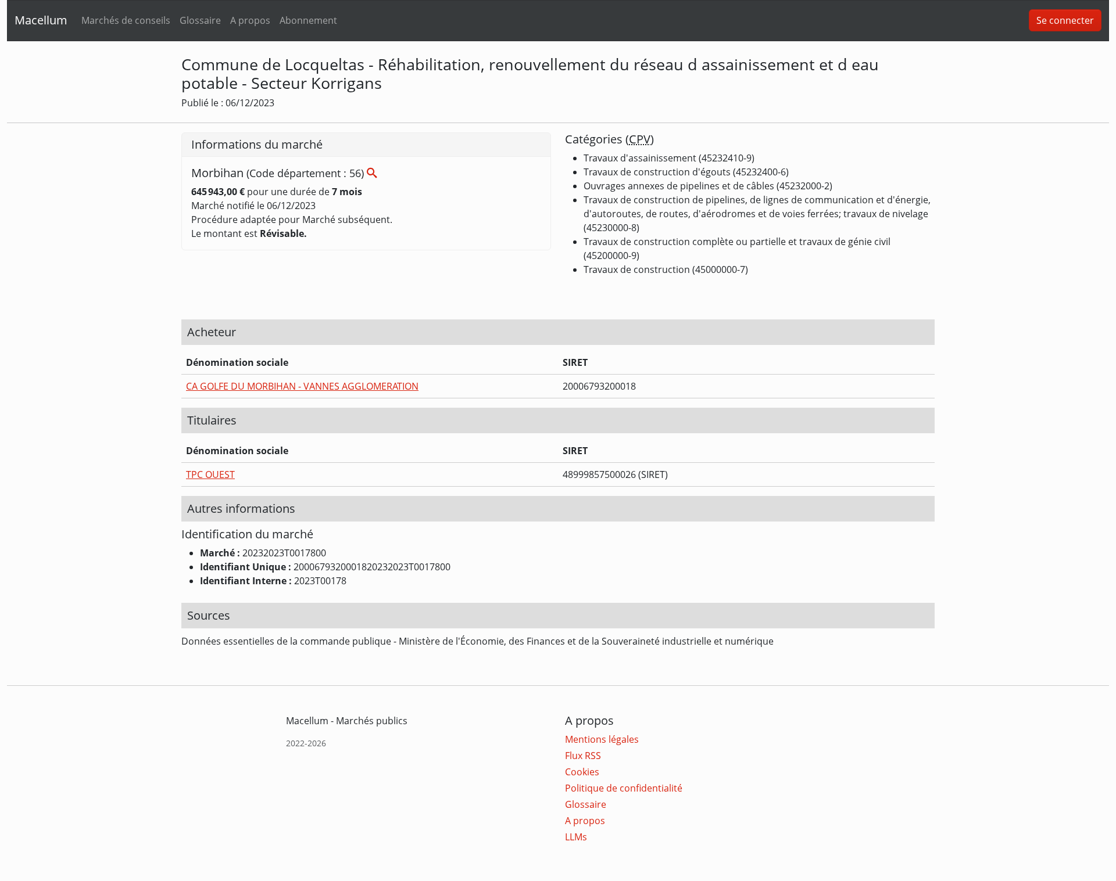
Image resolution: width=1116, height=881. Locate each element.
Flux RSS (583, 755)
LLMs (576, 836)
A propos (250, 20)
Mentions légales (602, 739)
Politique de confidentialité (623, 788)
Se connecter (1065, 20)
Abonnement (308, 20)
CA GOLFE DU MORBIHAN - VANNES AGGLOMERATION (302, 386)
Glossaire (200, 20)
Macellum (41, 20)
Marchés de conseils (125, 20)
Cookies (582, 771)
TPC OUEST (210, 474)
